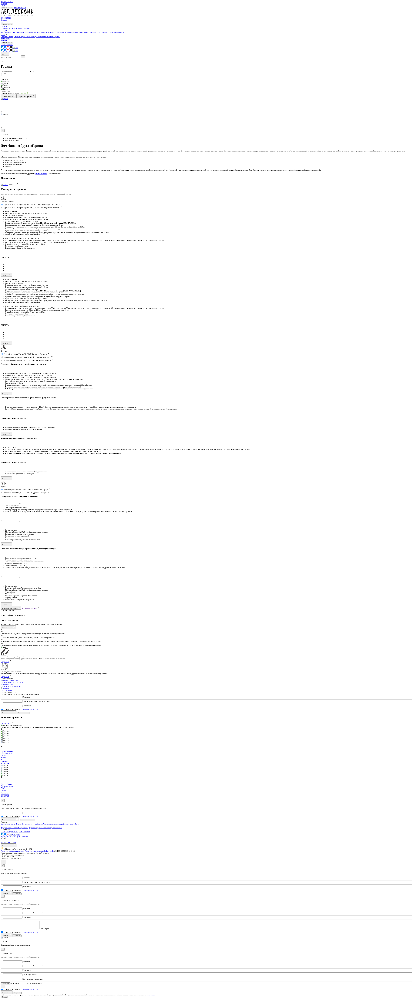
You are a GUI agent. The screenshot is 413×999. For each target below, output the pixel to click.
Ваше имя (26, 697)
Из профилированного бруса (68, 824)
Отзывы (15, 832)
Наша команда (31, 37)
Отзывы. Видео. (20, 37)
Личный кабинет (20, 8)
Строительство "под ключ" (99, 32)
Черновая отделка (47, 32)
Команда (8, 832)
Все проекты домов (8, 824)
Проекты (4, 26)
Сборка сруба (35, 32)
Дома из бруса (6, 28)
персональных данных (30, 709)
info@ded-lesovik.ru (21, 837)
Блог (20, 832)
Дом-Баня (25, 28)
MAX (15, 842)
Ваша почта (27, 706)
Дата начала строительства (32, 979)
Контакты (4, 40)
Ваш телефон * (28, 701)
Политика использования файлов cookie (39, 851)
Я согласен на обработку (21, 709)
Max (3, 6)
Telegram (4, 4)
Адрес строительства (30, 974)
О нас (3, 35)
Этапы (3, 32)
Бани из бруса (17, 28)
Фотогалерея (5, 39)
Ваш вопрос (44, 929)
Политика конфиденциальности (12, 851)
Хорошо (4, 997)
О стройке (4, 31)
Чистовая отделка (60, 32)
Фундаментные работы (21, 32)
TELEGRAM (6, 842)
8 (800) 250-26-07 (7, 2)
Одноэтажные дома (50, 824)
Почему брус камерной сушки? (48, 37)
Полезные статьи (7, 37)
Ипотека (9, 32)
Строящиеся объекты (117, 32)
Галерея (40, 824)
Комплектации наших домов (77, 32)
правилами (151, 995)
